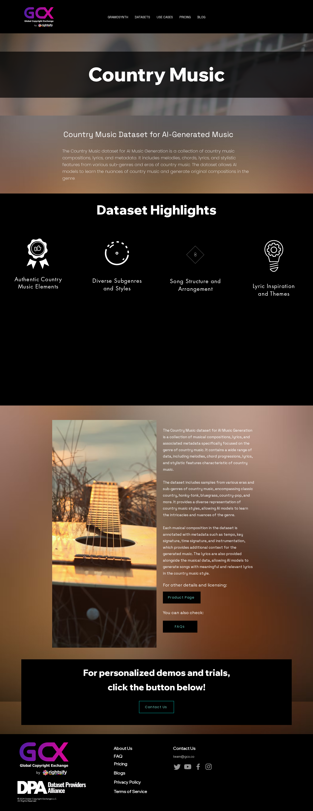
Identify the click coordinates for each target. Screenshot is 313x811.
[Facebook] (198, 767)
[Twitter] (177, 767)
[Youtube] (188, 767)
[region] (38, 307)
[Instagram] (208, 767)
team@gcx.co (183, 756)
